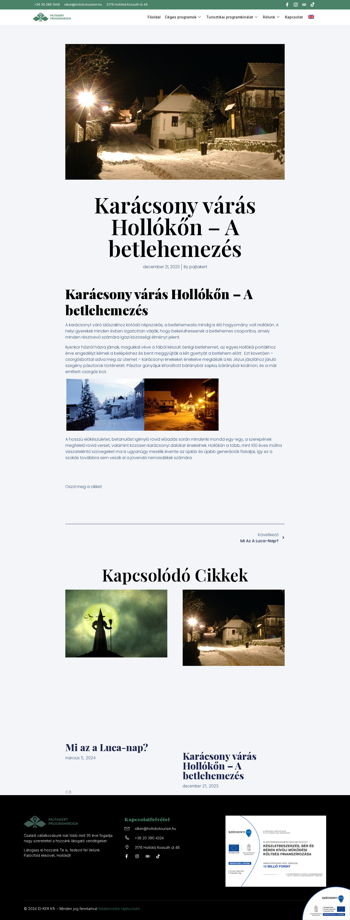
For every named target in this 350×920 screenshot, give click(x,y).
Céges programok (181, 17)
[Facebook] (287, 5)
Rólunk (269, 17)
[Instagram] (295, 5)
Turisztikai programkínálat (229, 17)
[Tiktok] (312, 5)
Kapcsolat (294, 17)
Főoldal (154, 17)
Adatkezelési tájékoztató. (119, 908)
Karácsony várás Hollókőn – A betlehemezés (219, 765)
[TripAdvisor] (304, 5)
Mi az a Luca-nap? (106, 747)
